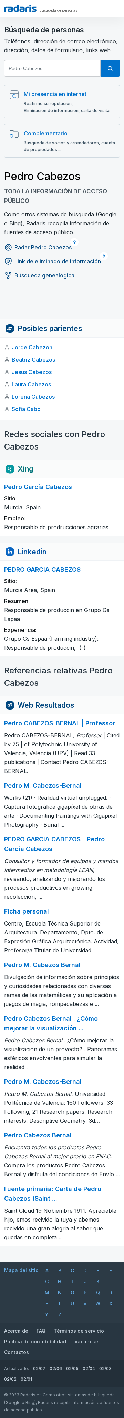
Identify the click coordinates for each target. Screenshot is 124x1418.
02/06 (56, 1368)
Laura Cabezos (31, 384)
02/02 (10, 1379)
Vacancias (87, 1342)
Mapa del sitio (21, 1270)
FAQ (41, 1331)
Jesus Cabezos (32, 371)
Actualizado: (16, 1368)
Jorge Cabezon (32, 347)
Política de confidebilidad (35, 1342)
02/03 (105, 1368)
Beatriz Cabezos (33, 359)
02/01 (26, 1379)
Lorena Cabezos (33, 396)
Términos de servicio (79, 1331)
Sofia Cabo (26, 409)
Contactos (16, 1352)
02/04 (89, 1368)
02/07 (39, 1368)
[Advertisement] (62, 303)
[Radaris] (20, 8)
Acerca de (16, 1331)
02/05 (72, 1368)
